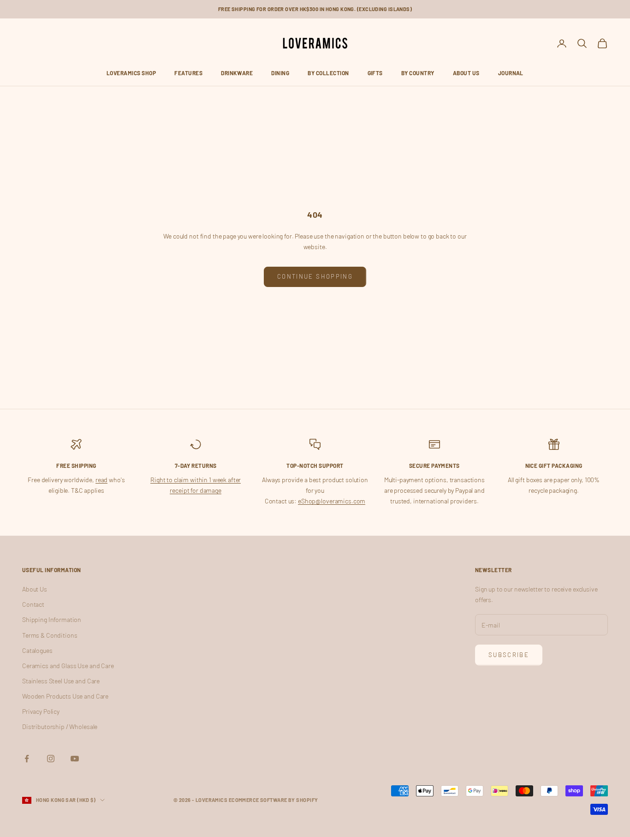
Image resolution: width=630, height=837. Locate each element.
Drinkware (237, 73)
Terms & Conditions (49, 635)
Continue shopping (315, 276)
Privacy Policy (40, 711)
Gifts (375, 73)
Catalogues (37, 650)
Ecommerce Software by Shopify (273, 800)
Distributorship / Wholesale (59, 726)
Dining (280, 73)
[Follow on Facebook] (26, 758)
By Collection (328, 73)
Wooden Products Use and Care (65, 696)
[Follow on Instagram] (50, 758)
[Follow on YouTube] (74, 758)
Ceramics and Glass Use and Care (68, 666)
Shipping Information (51, 619)
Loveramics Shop (131, 73)
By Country (417, 73)
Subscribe (508, 654)
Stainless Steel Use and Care (61, 681)
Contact (33, 604)
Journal (510, 73)
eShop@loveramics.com (331, 501)
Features (188, 73)
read (101, 480)
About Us (466, 73)
